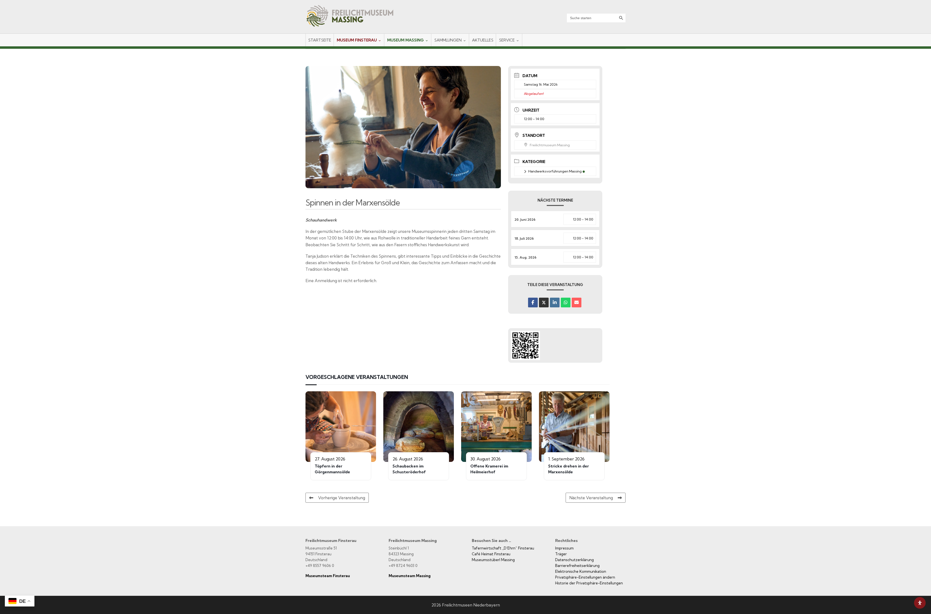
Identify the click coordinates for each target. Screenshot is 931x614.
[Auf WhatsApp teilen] (565, 302)
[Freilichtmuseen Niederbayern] (354, 19)
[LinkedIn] (555, 302)
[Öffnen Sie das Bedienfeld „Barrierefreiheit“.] (920, 603)
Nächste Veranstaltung (591, 497)
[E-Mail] (576, 302)
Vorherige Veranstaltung (341, 497)
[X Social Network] (544, 302)
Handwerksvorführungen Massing (555, 171)
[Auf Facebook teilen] (533, 302)
